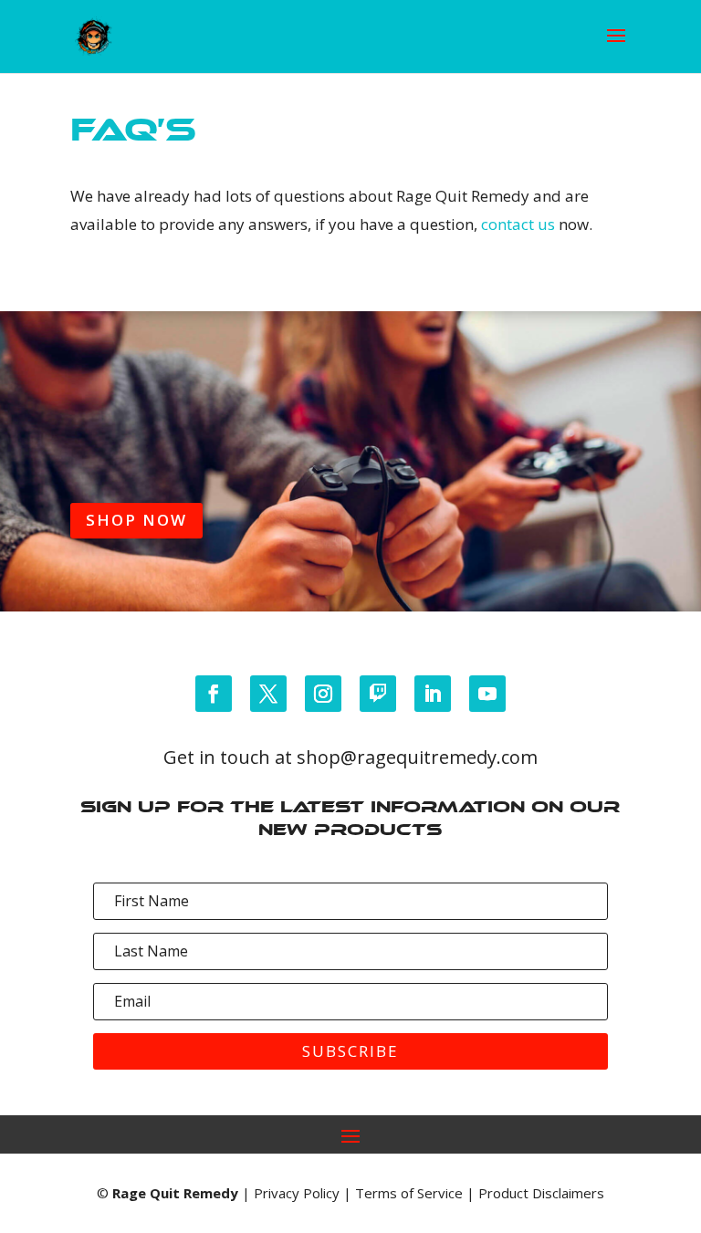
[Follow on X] (268, 693)
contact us (518, 224)
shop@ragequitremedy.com (417, 757)
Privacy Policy (297, 1193)
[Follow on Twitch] (378, 693)
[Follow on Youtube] (487, 693)
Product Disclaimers (541, 1193)
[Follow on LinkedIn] (432, 693)
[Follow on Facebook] (213, 693)
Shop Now (136, 519)
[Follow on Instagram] (323, 693)
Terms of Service (409, 1193)
